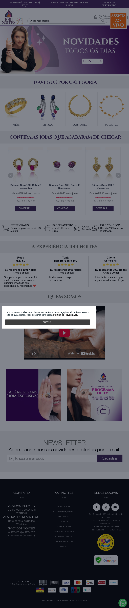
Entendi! (47, 322)
